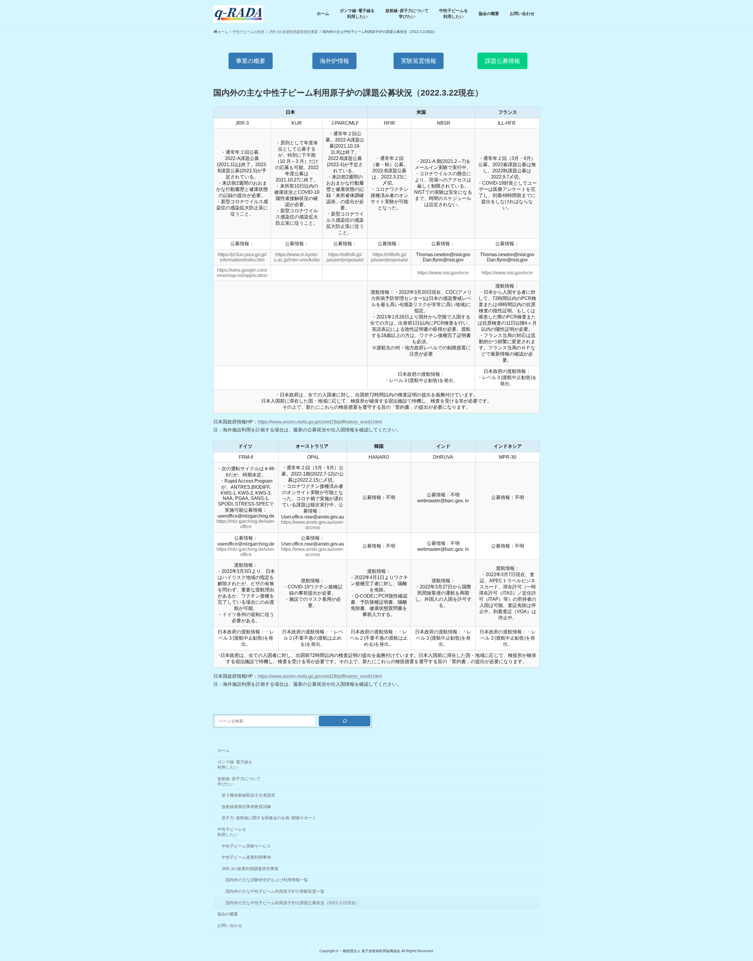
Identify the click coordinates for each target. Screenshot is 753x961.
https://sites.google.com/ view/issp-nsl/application (242, 273)
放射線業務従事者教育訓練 (246, 806)
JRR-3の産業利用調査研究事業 (250, 868)
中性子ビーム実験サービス (246, 846)
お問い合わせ (229, 925)
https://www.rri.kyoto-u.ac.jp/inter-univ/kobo (297, 257)
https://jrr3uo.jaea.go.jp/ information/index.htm (242, 257)
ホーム (223, 750)
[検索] (344, 721)
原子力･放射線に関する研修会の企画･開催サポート (268, 817)
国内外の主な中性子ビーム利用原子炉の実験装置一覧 (275, 891)
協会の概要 (227, 914)
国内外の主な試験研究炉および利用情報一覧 (267, 879)
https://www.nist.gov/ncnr (443, 272)
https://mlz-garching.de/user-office (245, 524)
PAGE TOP (731, 926)
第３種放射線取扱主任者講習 (248, 795)
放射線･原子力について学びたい (239, 781)
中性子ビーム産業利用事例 (246, 857)
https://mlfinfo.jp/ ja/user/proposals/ (345, 257)
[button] (251, 61)
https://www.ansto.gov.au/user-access (312, 525)
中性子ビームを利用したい (231, 832)
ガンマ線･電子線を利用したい (234, 765)
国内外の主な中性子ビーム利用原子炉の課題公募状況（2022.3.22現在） (293, 902)
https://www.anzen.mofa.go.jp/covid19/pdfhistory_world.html (320, 421)
